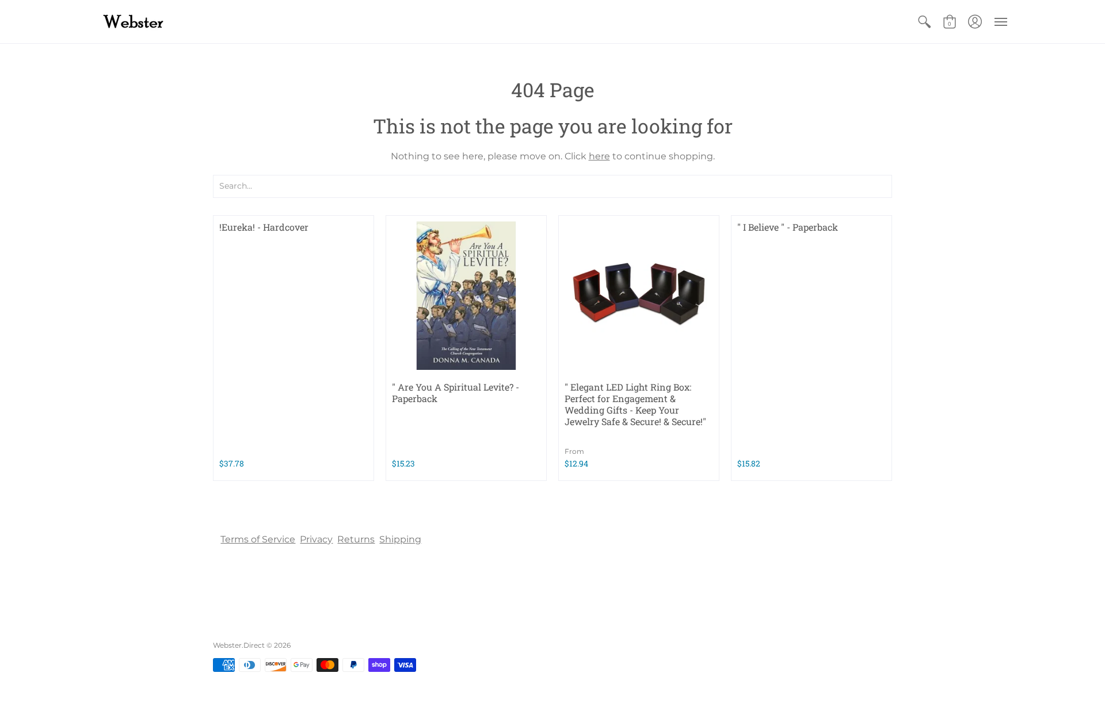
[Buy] (466, 295)
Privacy (316, 539)
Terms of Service (257, 539)
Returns (356, 539)
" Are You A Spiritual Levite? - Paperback (455, 392)
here (599, 156)
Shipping (400, 539)
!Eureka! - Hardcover (263, 227)
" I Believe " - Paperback (787, 227)
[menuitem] (924, 21)
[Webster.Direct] (170, 21)
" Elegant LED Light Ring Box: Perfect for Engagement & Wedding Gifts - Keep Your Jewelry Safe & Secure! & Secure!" (635, 404)
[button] (924, 21)
